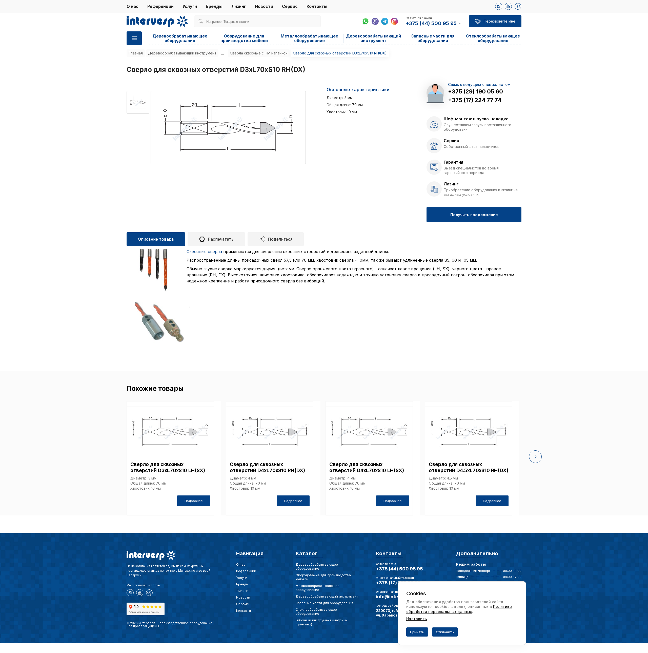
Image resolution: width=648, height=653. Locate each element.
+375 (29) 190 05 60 (475, 91)
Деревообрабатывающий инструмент (373, 38)
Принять (417, 632)
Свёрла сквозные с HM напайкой (259, 53)
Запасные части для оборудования (433, 38)
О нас (132, 6)
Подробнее (194, 501)
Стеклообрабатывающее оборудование (493, 38)
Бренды (214, 6)
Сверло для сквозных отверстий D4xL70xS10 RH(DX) (267, 467)
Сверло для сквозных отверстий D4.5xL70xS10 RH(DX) (468, 467)
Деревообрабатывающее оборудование (179, 38)
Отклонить (445, 632)
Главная (136, 53)
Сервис (290, 6)
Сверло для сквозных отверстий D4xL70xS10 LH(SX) (366, 467)
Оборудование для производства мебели (244, 38)
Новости (264, 6)
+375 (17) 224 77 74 (474, 100)
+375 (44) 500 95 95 (399, 568)
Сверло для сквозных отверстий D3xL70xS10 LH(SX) (167, 467)
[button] (535, 456)
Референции (160, 6)
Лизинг (238, 6)
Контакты (317, 6)
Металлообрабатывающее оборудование (309, 38)
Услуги (190, 6)
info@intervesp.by (397, 596)
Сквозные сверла (204, 251)
